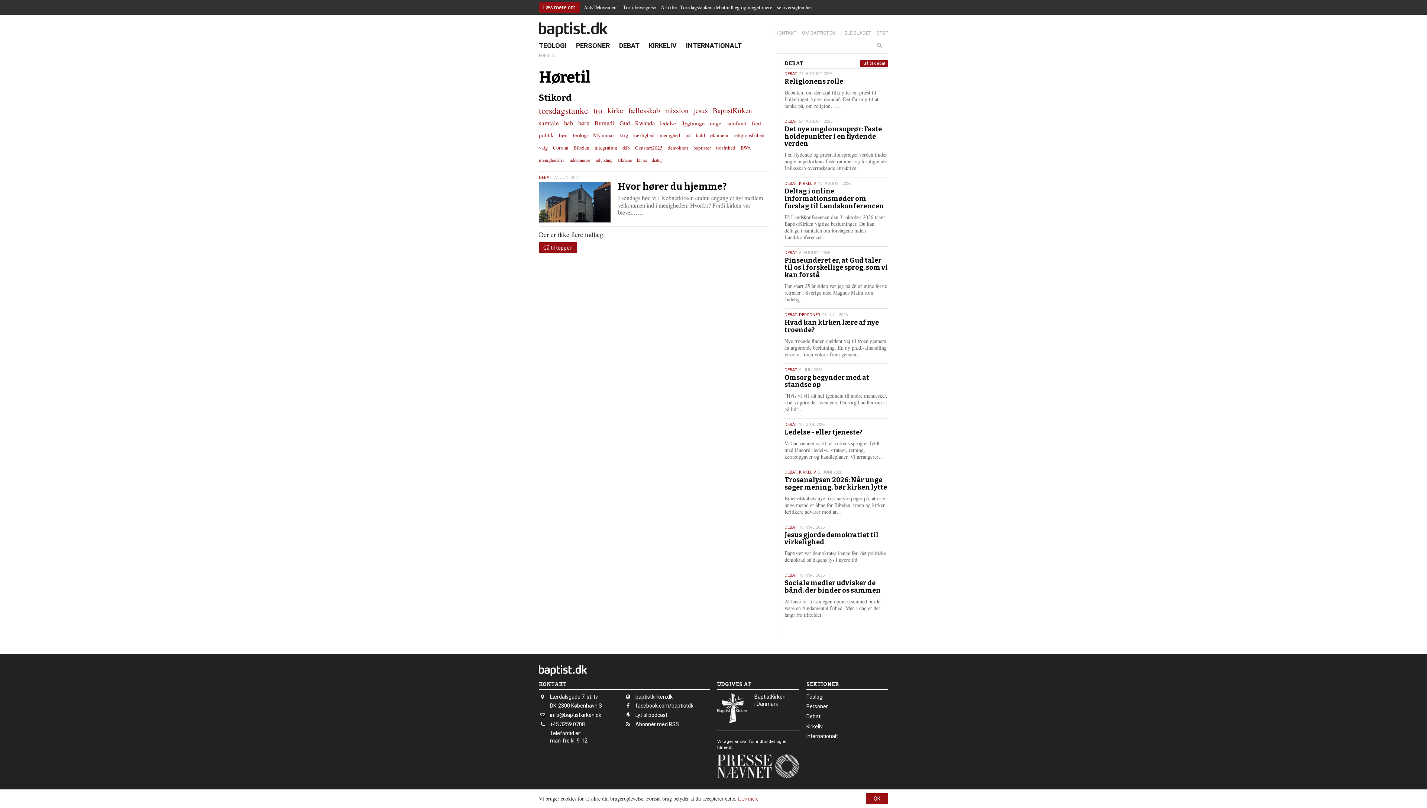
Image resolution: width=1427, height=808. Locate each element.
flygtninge (693, 123)
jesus (701, 110)
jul (688, 135)
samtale (549, 123)
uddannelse (580, 160)
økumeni (719, 135)
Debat (629, 45)
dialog (657, 160)
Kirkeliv (663, 45)
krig (623, 135)
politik (546, 135)
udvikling (604, 160)
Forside (547, 55)
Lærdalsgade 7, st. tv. (574, 697)
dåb (626, 147)
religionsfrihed (749, 135)
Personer (593, 45)
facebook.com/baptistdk (664, 706)
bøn (563, 135)
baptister (702, 147)
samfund (737, 123)
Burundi (604, 123)
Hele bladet (856, 33)
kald (700, 135)
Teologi (553, 45)
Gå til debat (874, 63)
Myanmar (603, 135)
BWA (746, 147)
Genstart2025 (649, 147)
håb (568, 123)
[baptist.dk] (573, 29)
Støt (882, 33)
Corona (560, 147)
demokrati (678, 147)
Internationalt (714, 45)
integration (606, 147)
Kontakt (786, 33)
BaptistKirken (732, 110)
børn (583, 123)
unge (715, 123)
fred (756, 123)
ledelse (668, 123)
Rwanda (645, 123)
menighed (670, 135)
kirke (615, 110)
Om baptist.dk (819, 33)
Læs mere (748, 798)
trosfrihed (725, 147)
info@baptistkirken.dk (575, 715)
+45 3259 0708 (567, 724)
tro (597, 110)
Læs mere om (559, 7)
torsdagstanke (563, 110)
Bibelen (581, 147)
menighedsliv (551, 160)
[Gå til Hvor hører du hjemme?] (575, 202)
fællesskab (644, 110)
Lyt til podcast (651, 715)
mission (677, 110)
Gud (624, 123)
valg (543, 147)
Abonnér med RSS (657, 724)
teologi (580, 135)
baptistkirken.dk (654, 697)
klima (642, 160)
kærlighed (643, 135)
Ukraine (625, 160)
